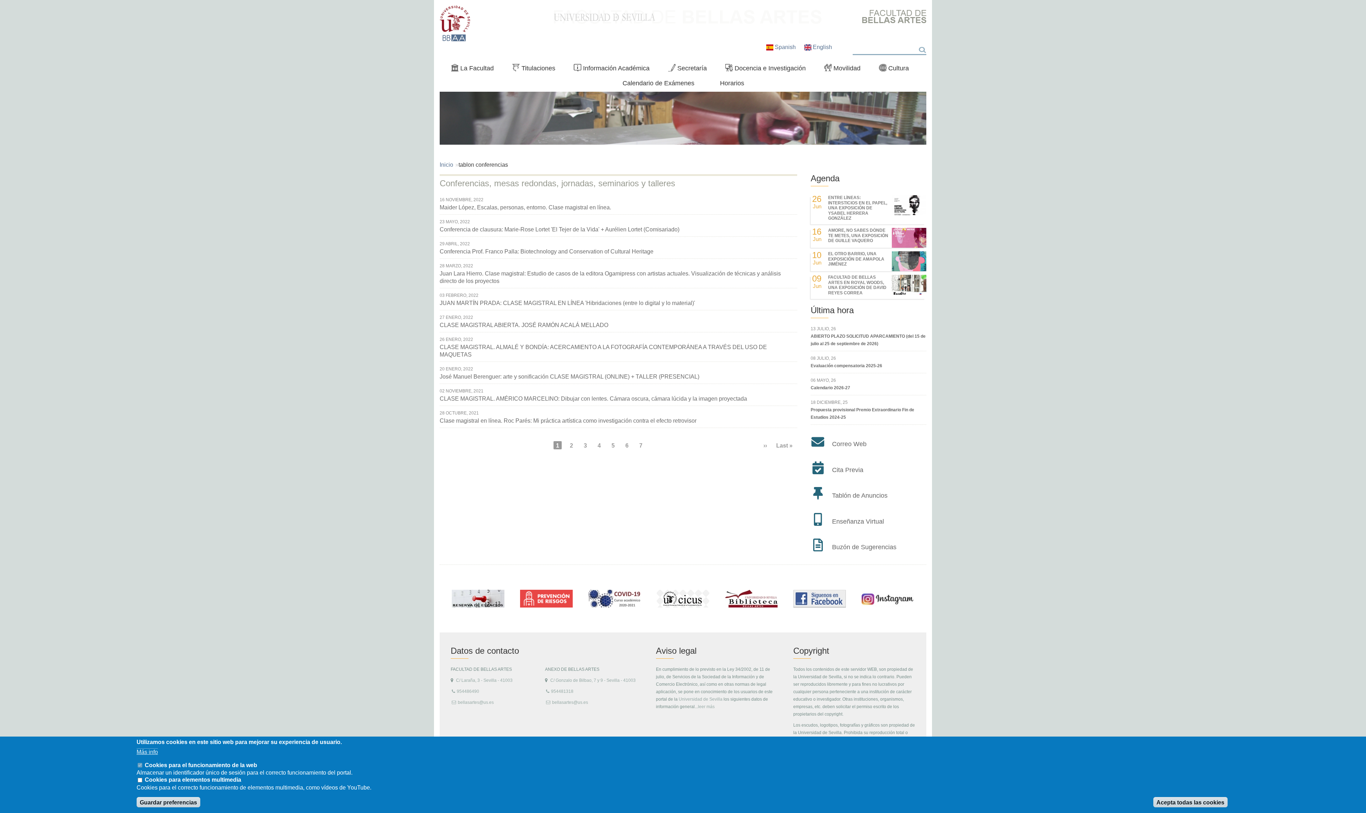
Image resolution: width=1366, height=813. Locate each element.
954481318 (562, 691)
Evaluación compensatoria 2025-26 (846, 365)
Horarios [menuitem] (732, 83)
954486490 (468, 691)
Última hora (832, 310)
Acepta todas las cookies (1190, 802)
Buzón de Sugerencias (864, 547)
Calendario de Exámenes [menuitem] (658, 83)
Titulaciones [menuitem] (536, 69)
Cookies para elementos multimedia (193, 780)
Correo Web (849, 444)
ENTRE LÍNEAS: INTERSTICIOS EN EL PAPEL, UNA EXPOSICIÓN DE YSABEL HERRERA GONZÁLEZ (857, 208)
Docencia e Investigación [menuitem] (768, 69)
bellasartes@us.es (476, 702)
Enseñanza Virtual (858, 521)
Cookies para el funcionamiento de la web (201, 765)
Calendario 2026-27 (830, 387)
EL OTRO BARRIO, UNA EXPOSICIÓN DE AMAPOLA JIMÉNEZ (856, 259)
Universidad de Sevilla (700, 699)
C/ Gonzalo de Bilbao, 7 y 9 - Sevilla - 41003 (593, 680)
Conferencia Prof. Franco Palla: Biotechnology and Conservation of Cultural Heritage (546, 251)
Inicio (446, 165)
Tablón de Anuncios (860, 495)
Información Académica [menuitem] (614, 69)
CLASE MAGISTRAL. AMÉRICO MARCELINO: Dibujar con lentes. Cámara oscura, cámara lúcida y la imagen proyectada (593, 399)
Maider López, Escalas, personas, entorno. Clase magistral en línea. (525, 207)
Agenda (825, 178)
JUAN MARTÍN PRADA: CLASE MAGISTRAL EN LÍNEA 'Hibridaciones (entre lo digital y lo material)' (567, 303)
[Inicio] (455, 23)
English (821, 47)
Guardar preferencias (168, 802)
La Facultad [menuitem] (475, 69)
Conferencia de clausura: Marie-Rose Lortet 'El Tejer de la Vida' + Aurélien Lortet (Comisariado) (559, 229)
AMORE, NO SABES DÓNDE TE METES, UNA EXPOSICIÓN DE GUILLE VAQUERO (858, 235)
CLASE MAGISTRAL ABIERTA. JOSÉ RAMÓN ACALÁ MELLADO (524, 325)
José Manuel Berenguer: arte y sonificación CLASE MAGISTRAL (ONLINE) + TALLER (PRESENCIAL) (569, 377)
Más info (147, 752)
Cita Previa (847, 470)
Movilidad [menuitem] (845, 69)
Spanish (785, 47)
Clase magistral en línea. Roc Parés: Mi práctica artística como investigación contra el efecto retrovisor (568, 421)
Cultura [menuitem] (897, 69)
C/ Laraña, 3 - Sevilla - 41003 (484, 680)
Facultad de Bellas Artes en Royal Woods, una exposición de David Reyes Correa (857, 285)
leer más (706, 706)
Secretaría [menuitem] (690, 69)
